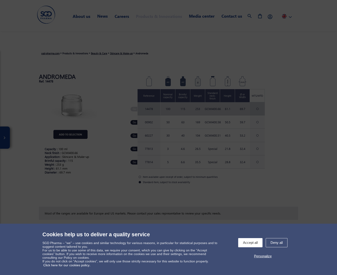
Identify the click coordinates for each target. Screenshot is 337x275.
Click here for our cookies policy (66, 265)
